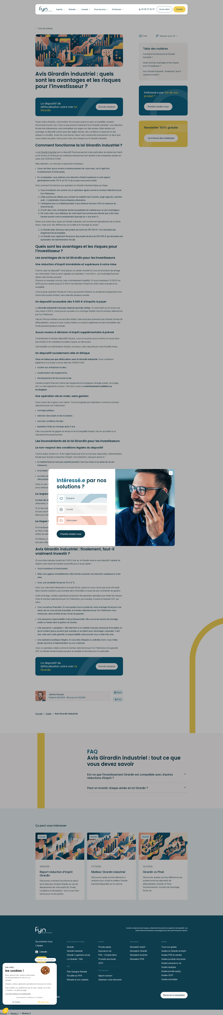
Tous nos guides (169, 947)
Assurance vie (104, 951)
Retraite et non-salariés (77, 979)
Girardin (70, 947)
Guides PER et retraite (171, 955)
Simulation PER (137, 959)
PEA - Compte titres (107, 955)
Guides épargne (168, 967)
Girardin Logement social (78, 955)
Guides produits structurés (173, 959)
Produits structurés (107, 959)
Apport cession (105, 975)
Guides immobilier (169, 979)
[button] (60, 9)
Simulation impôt (137, 947)
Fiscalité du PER (74, 975)
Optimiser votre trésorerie (110, 979)
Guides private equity (171, 971)
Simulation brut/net (138, 955)
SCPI (100, 963)
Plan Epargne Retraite (77, 971)
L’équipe (39, 945)
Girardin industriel (75, 951)
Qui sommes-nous (43, 941)
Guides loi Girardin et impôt (173, 951)
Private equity (104, 947)
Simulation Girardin (138, 951)
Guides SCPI (167, 975)
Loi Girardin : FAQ (75, 959)
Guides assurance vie (171, 963)
